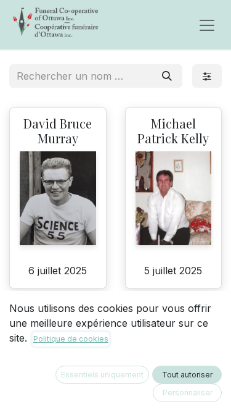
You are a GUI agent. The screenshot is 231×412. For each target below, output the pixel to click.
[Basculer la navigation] (207, 24)
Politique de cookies (70, 338)
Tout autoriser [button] (187, 374)
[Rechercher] (167, 76)
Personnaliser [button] (188, 392)
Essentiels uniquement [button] (102, 374)
